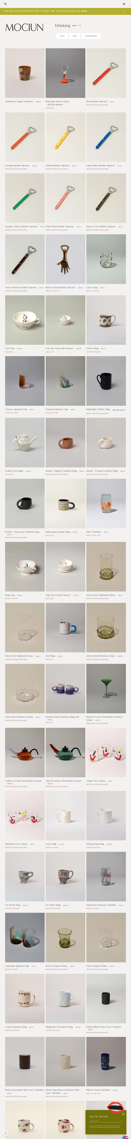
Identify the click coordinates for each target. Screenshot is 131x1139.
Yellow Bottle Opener (58, 165)
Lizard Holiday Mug (16, 1026)
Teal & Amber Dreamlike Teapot (63, 780)
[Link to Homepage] (24, 27)
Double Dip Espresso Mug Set (62, 716)
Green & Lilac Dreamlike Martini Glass (104, 718)
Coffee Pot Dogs (14, 471)
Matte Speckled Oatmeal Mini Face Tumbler (62, 1091)
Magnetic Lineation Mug (60, 1026)
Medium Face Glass (16, 844)
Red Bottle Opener (97, 101)
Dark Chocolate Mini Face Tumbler (24, 1090)
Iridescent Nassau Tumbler (101, 905)
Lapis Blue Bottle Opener (101, 165)
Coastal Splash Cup (57, 409)
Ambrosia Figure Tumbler (19, 101)
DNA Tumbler (94, 531)
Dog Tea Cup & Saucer (58, 595)
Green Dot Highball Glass (101, 595)
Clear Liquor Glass (97, 966)
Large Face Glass (96, 780)
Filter (62, 36)
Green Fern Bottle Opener (101, 226)
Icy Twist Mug (53, 905)
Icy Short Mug (13, 905)
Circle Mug (92, 348)
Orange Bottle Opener (18, 165)
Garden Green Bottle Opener (21, 226)
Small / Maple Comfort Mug (62, 471)
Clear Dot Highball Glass (19, 655)
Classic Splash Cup (16, 409)
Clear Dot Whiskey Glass (19, 716)
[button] (5, 4)
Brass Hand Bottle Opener (61, 287)
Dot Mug (51, 655)
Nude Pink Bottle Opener (60, 226)
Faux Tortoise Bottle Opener (21, 287)
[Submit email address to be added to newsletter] (121, 1121)
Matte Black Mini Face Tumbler (103, 1026)
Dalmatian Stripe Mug (58, 531)
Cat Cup (10, 348)
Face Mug (51, 844)
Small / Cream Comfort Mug (102, 471)
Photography (91, 36)
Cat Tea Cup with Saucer (60, 348)
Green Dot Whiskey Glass (101, 655)
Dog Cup (10, 595)
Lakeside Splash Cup (17, 966)
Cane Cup (92, 287)
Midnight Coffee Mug (98, 409)
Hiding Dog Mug (95, 844)
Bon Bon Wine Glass (57, 101)
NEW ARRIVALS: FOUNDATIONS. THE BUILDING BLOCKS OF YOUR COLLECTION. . (49, 11)
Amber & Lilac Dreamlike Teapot (23, 780)
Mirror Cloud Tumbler (98, 1090)
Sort (75, 36)
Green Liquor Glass (57, 966)
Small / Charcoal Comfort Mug (22, 531)
